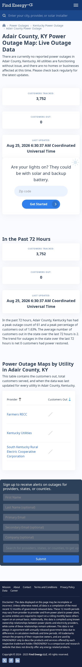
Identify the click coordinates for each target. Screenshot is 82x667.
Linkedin (17, 660)
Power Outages (19, 25)
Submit (41, 559)
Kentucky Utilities (19, 433)
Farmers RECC (17, 414)
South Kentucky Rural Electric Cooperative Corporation (22, 451)
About (17, 587)
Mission (6, 587)
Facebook (11, 660)
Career (14, 590)
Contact (27, 587)
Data (4, 590)
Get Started (38, 204)
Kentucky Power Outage (48, 25)
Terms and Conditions (45, 587)
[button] (76, 5)
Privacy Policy (67, 587)
